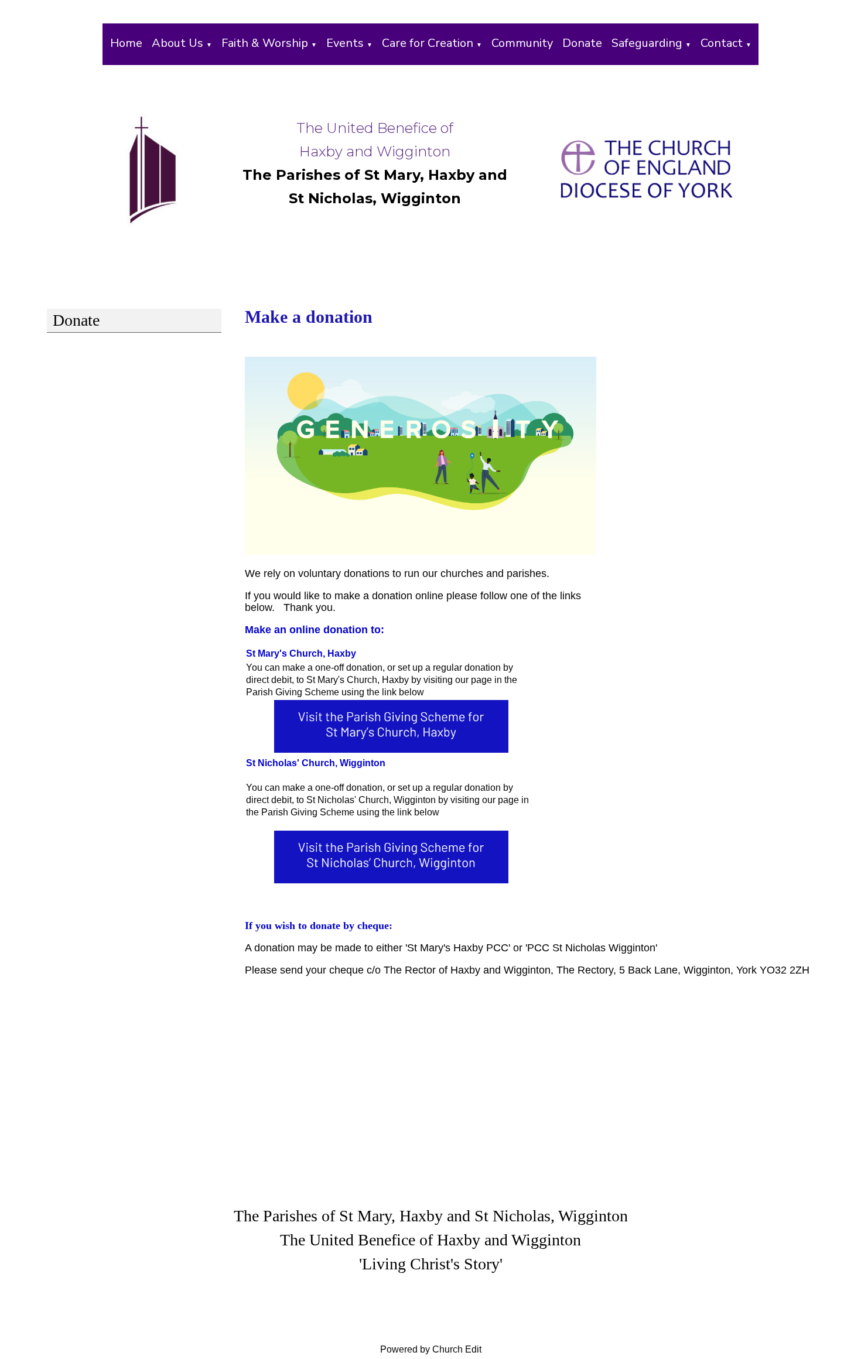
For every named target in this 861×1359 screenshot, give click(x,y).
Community (522, 43)
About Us (177, 43)
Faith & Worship (264, 43)
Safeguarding (646, 43)
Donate (582, 43)
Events (345, 43)
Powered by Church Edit (430, 1349)
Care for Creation (427, 43)
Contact (722, 43)
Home (126, 43)
